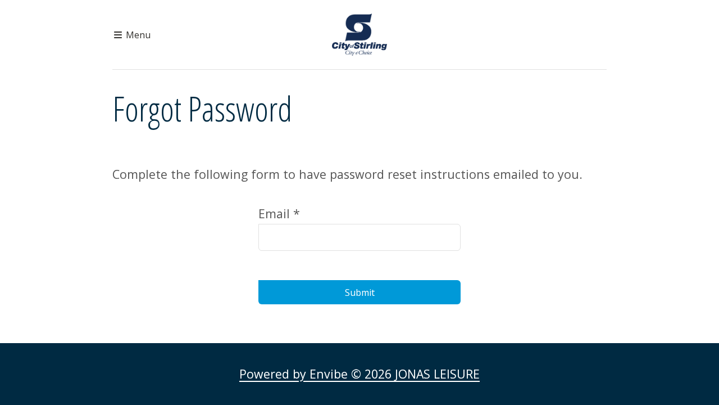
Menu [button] (137, 35)
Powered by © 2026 (359, 374)
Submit (360, 292)
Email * (279, 213)
